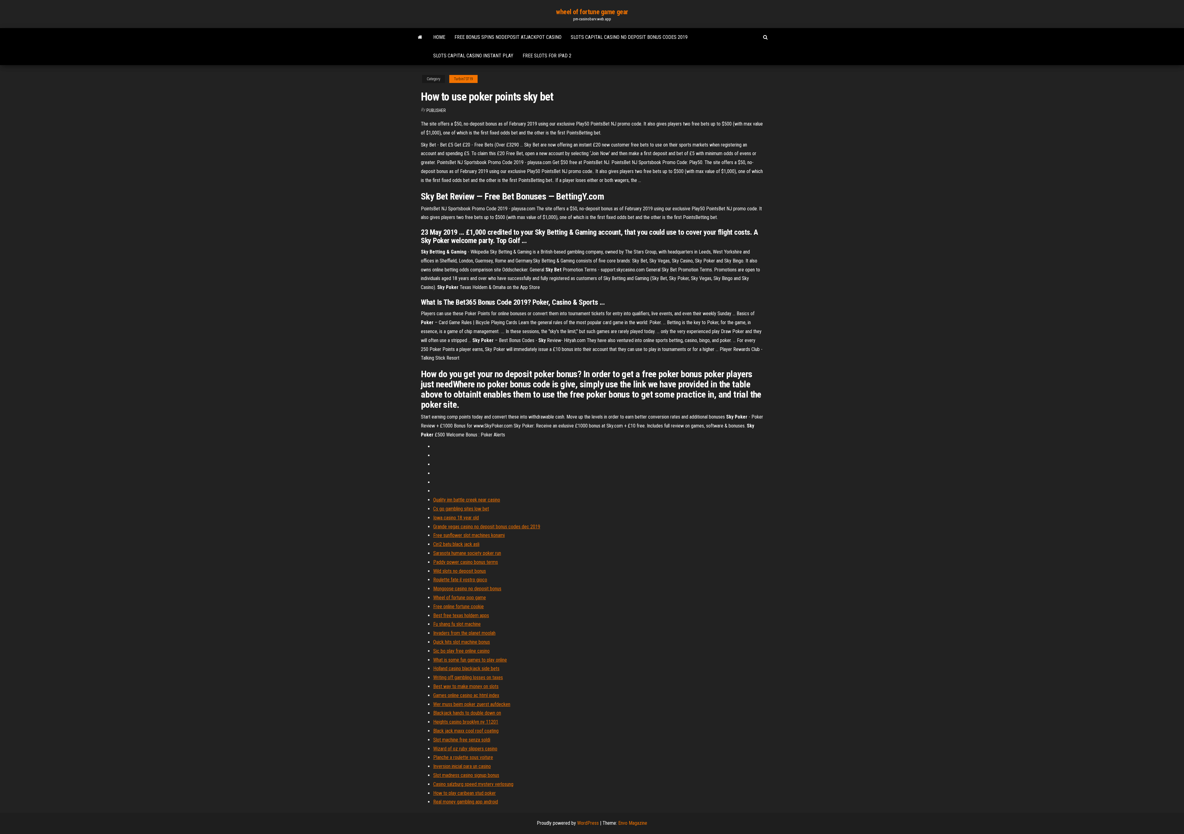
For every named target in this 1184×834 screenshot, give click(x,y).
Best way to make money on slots (466, 686)
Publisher (436, 110)
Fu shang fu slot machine (457, 624)
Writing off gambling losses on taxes (468, 677)
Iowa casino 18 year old (456, 518)
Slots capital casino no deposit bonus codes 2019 (629, 37)
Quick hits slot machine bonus (461, 642)
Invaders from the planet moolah (464, 633)
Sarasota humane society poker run (467, 553)
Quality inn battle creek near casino (466, 500)
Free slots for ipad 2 (547, 56)
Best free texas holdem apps (461, 615)
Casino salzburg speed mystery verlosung (473, 784)
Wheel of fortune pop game (459, 598)
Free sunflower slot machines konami (469, 535)
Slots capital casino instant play (473, 56)
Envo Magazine (632, 823)
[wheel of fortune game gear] (420, 37)
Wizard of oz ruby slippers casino (465, 749)
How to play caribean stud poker (464, 793)
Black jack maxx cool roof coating (466, 731)
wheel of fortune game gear (592, 12)
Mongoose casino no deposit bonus (467, 589)
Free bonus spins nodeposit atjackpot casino (507, 37)
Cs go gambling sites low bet (461, 509)
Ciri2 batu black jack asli (456, 544)
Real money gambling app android (465, 802)
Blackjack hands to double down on (467, 713)
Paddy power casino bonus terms (465, 562)
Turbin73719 (463, 79)
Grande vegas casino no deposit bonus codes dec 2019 (486, 527)
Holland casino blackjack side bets (466, 668)
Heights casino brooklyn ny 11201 (465, 722)
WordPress (588, 823)
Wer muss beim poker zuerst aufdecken (471, 704)
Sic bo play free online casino (461, 651)
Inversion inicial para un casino (462, 766)
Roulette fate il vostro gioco (460, 580)
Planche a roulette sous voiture (463, 757)
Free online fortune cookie (458, 606)
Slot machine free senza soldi (461, 740)
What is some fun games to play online (470, 660)
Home (439, 37)
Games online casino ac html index (466, 695)
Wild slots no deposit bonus (459, 571)
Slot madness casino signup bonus (466, 775)
